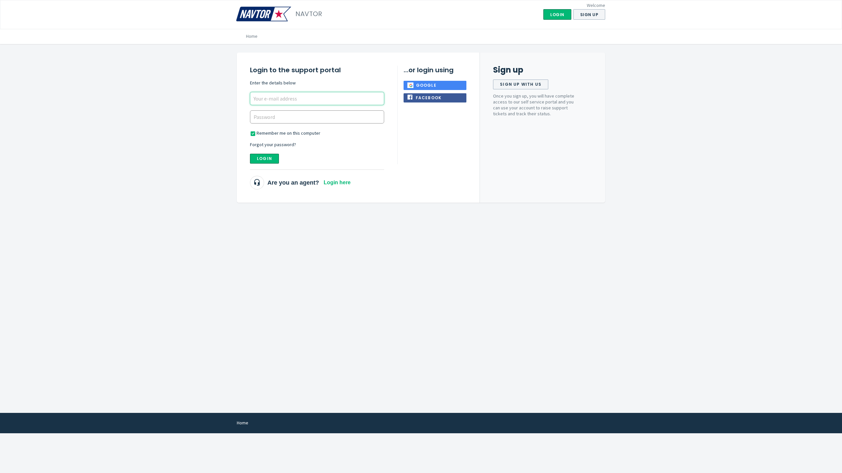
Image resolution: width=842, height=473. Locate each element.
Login (264, 158)
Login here (337, 182)
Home (252, 36)
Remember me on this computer (288, 133)
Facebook (429, 98)
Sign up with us (520, 84)
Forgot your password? (273, 144)
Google (426, 85)
